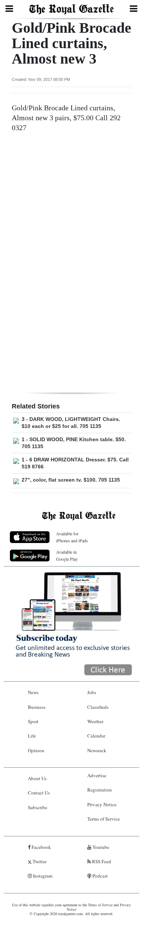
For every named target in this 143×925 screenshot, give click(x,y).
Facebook (40, 847)
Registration (99, 789)
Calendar (96, 735)
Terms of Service (103, 818)
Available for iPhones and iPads (72, 537)
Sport (33, 721)
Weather (95, 721)
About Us (37, 778)
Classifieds (98, 707)
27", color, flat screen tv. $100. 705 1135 (71, 480)
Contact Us (39, 792)
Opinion (36, 750)
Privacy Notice (102, 804)
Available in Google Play (67, 555)
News (33, 692)
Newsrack (96, 750)
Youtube (100, 847)
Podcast (99, 875)
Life (32, 735)
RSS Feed (101, 861)
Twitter (39, 861)
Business (36, 707)
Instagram (42, 875)
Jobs (91, 692)
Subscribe (37, 807)
